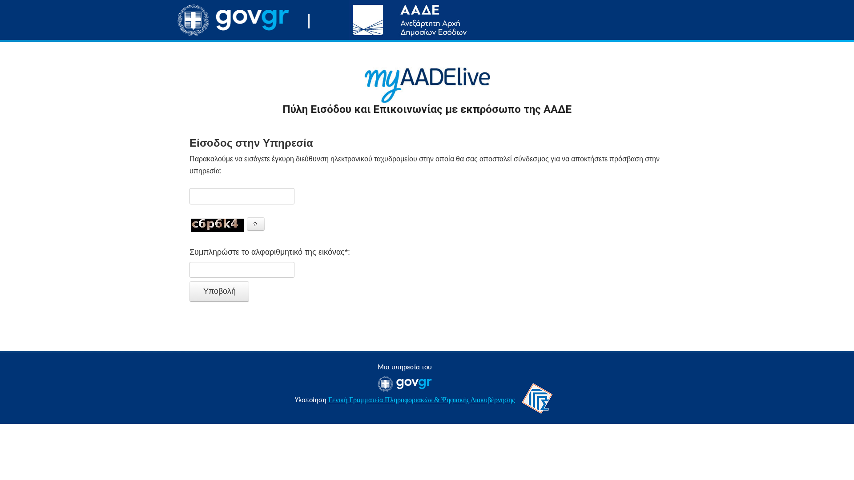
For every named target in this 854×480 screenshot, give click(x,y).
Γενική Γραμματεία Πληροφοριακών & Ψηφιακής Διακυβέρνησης (421, 400)
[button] (256, 223)
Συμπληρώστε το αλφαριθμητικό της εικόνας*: (269, 252)
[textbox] (241, 196)
